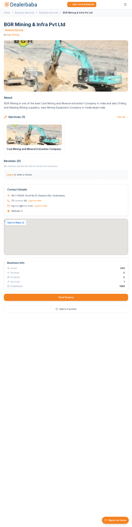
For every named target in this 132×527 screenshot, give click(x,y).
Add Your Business (83, 4)
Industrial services (48, 12)
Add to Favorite (67, 309)
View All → (122, 117)
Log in (10, 174)
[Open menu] (125, 4)
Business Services (24, 12)
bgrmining (13, 34)
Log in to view (34, 200)
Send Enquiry (66, 297)
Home (7, 12)
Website (15, 211)
